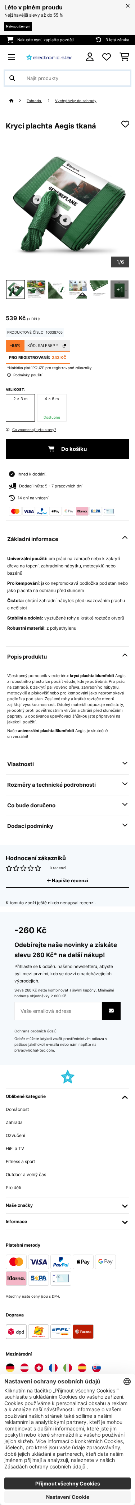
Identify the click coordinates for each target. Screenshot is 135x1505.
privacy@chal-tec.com (34, 1050)
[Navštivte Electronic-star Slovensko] (96, 1368)
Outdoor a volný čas (26, 1174)
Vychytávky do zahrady (75, 100)
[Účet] (90, 57)
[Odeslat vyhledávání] (12, 78)
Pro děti (13, 1187)
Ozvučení (15, 1135)
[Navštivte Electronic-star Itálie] (67, 1368)
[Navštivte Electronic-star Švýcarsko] (39, 1368)
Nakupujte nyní (18, 26)
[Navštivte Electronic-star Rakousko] (24, 1368)
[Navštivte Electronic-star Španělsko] (82, 1368)
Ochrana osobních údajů (35, 1031)
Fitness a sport (20, 1161)
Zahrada (34, 100)
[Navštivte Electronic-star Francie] (53, 1368)
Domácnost (17, 1109)
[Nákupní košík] (124, 57)
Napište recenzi (69, 880)
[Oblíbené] (106, 57)
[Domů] (18, 100)
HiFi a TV (15, 1148)
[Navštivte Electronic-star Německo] (10, 1368)
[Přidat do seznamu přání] (125, 124)
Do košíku (73, 449)
